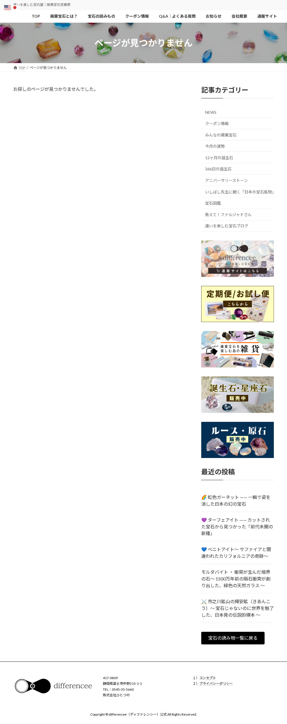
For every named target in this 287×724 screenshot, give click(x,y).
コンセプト (207, 678)
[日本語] (15, 7)
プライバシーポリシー (216, 684)
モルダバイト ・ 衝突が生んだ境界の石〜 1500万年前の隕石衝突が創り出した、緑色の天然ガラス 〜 (235, 578)
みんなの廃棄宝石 (221, 135)
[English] (7, 7)
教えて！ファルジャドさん (228, 214)
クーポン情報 (217, 123)
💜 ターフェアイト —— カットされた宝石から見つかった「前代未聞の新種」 (237, 526)
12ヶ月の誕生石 (219, 157)
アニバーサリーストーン (226, 180)
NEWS (210, 112)
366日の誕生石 (218, 169)
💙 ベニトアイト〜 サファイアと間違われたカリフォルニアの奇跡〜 (236, 553)
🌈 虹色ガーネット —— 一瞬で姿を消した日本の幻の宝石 (235, 500)
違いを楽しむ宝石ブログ (226, 226)
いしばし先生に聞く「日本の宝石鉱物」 (239, 191)
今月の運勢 (215, 146)
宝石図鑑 (213, 203)
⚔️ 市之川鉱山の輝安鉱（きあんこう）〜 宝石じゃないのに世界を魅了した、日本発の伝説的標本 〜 (237, 608)
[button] (233, 638)
